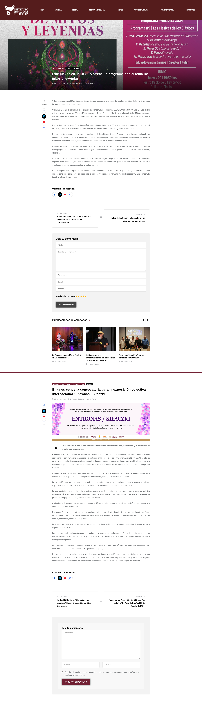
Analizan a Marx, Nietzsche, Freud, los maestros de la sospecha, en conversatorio (74, 219)
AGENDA (58, 10)
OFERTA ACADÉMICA (97, 10)
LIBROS (120, 10)
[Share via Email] (44, 127)
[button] (143, 320)
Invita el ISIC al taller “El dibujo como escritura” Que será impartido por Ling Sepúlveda (74, 603)
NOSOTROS (190, 10)
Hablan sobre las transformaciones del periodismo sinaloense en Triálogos (100, 357)
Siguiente (138, 215)
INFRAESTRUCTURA (141, 10)
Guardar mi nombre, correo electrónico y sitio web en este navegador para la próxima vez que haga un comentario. (102, 673)
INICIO (42, 10)
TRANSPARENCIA (167, 10)
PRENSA (75, 10)
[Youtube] (44, 122)
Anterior (63, 213)
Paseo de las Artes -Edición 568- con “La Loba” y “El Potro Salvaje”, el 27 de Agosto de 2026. (127, 603)
